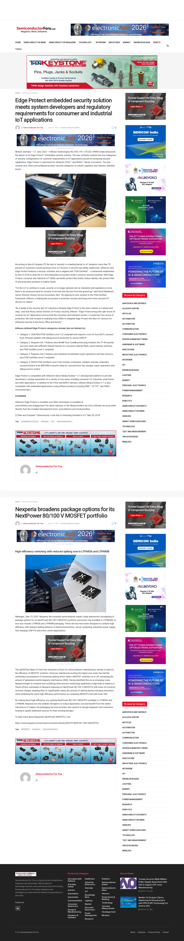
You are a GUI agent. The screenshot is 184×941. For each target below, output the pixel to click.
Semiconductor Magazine (62, 42)
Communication (130, 329)
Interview (101, 42)
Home (18, 42)
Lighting (126, 375)
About (132, 932)
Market (127, 42)
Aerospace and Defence (134, 303)
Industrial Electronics (134, 355)
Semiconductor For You (33, 128)
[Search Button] (168, 45)
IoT (52, 421)
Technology (85, 42)
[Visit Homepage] (36, 30)
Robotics (127, 401)
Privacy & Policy (154, 932)
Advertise (141, 932)
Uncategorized (130, 437)
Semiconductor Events (134, 406)
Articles (126, 314)
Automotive (128, 324)
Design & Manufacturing (135, 339)
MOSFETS (25, 729)
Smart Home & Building (134, 421)
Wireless (126, 442)
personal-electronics (134, 385)
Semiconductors (64, 421)
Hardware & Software (133, 344)
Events (156, 42)
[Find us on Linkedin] (17, 908)
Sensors (126, 416)
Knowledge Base (142, 42)
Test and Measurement (134, 431)
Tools (18, 49)
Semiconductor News (35, 42)
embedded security (29, 421)
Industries (114, 42)
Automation (128, 319)
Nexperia (36, 729)
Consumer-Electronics (134, 334)
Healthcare (128, 349)
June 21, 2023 (53, 128)
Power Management (132, 390)
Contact (166, 932)
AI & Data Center (130, 308)
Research (127, 396)
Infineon (44, 421)
